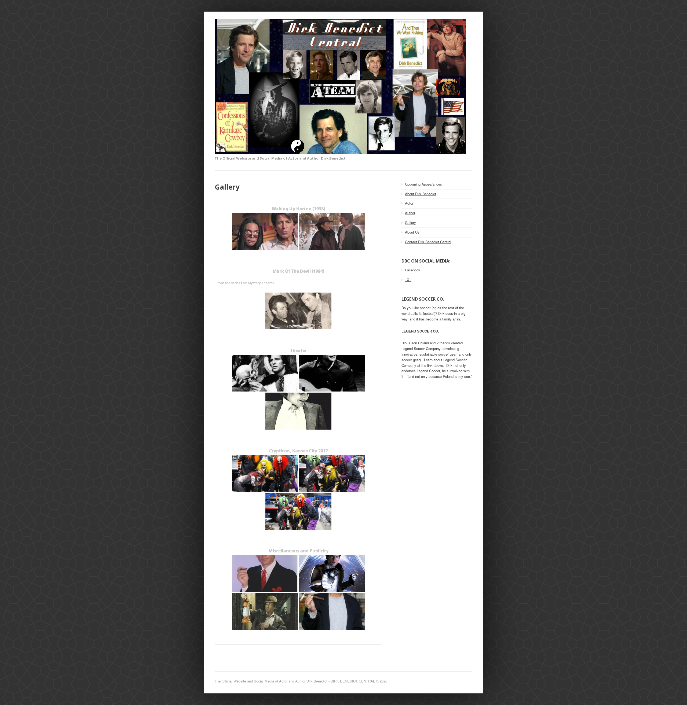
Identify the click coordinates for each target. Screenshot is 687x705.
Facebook (412, 269)
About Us (412, 232)
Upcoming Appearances (423, 184)
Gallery (410, 222)
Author (410, 212)
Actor (409, 203)
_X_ (408, 279)
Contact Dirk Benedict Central (428, 241)
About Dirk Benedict (420, 193)
